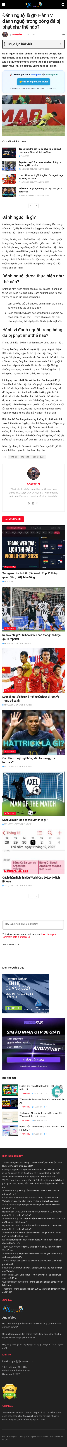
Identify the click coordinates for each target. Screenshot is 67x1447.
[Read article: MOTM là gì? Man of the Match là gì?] (33, 794)
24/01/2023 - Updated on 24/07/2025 (34, 169)
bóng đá (13, 457)
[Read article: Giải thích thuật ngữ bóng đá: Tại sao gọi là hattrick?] (9, 192)
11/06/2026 (24, 156)
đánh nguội (38, 457)
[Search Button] (63, 4)
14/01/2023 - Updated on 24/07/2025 (34, 182)
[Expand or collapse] (61, 44)
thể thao (25, 457)
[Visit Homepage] (33, 5)
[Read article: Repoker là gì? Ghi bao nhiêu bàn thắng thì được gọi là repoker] (9, 166)
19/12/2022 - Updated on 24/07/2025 (34, 195)
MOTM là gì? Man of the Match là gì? (24, 819)
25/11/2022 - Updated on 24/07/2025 (18, 824)
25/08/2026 (37, 1093)
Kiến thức (10, 567)
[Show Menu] (3, 4)
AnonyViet (17, 34)
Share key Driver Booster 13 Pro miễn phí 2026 (37, 1169)
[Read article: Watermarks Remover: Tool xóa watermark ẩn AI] (10, 1103)
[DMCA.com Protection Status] (9, 1391)
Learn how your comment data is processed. (29, 935)
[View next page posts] (36, 206)
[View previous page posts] (30, 206)
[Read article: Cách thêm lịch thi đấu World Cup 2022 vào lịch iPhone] (33, 851)
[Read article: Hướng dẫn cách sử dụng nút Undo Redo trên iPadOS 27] (10, 1130)
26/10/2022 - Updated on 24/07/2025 (18, 886)
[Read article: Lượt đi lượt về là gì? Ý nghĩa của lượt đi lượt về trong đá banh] (9, 179)
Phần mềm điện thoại (16, 871)
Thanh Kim (26, 1093)
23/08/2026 (38, 1120)
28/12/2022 (31, 34)
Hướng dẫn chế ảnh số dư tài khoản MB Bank (42, 1180)
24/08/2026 (37, 1107)
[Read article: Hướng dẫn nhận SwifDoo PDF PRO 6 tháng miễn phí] (10, 1090)
